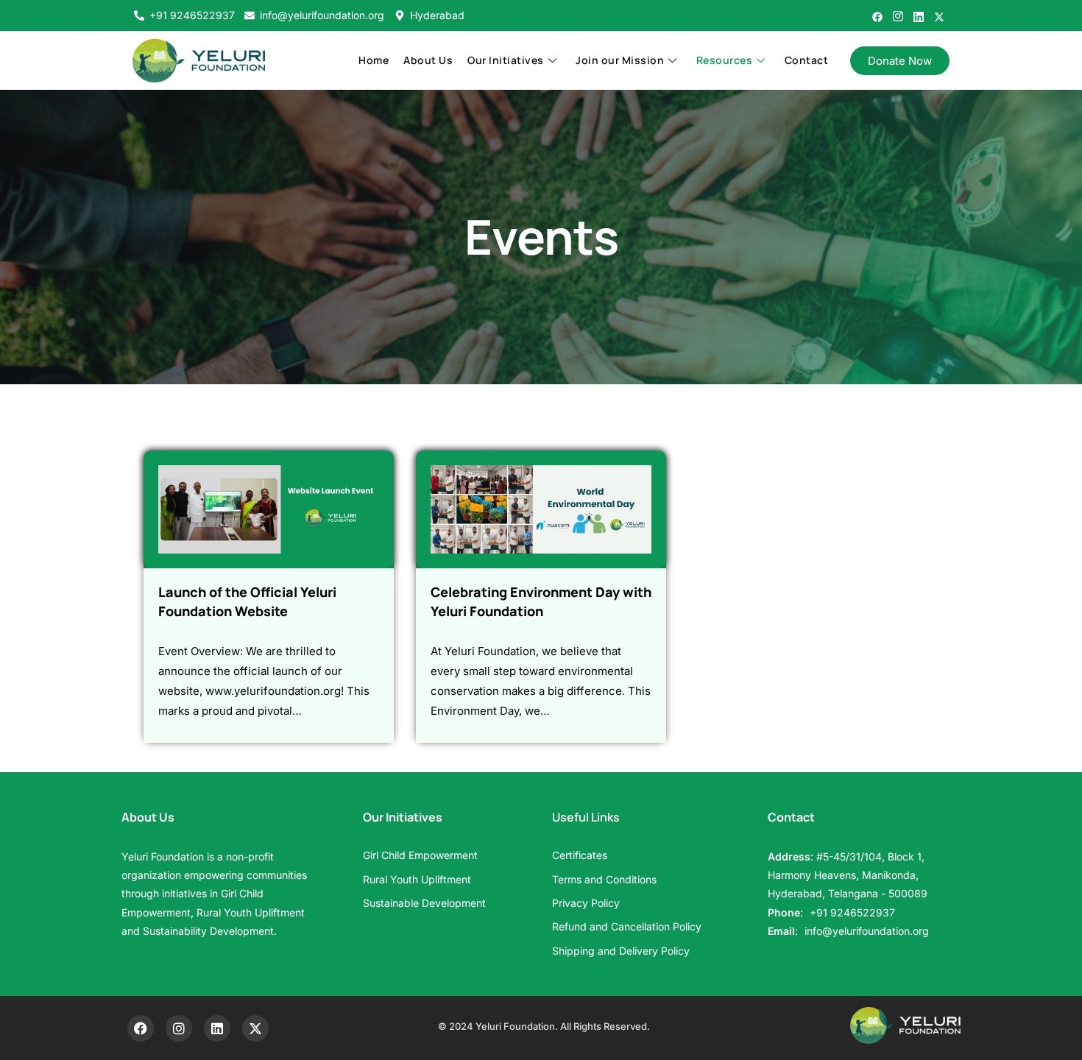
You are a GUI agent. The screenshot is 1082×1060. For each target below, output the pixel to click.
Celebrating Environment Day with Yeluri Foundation (541, 601)
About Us (428, 60)
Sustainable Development (424, 903)
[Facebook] (877, 13)
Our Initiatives (505, 60)
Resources (724, 60)
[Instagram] (898, 13)
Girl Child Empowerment (420, 855)
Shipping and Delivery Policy (621, 950)
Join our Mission (620, 60)
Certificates (579, 855)
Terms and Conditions (604, 879)
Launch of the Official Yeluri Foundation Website (247, 601)
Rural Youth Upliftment (417, 879)
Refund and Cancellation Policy (626, 926)
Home (373, 60)
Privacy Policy (586, 903)
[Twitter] (939, 13)
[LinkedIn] (918, 13)
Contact (807, 60)
